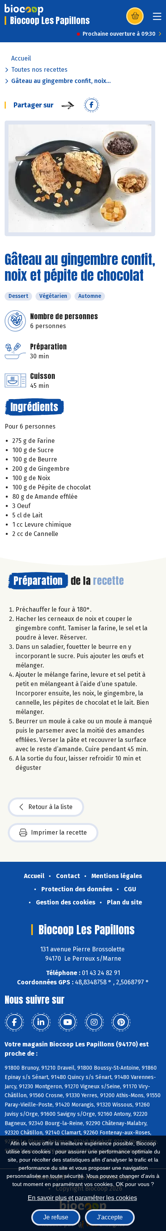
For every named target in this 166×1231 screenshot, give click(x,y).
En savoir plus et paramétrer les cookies (82, 1198)
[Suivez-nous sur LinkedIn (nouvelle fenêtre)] (41, 1022)
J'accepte (110, 1217)
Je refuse (55, 1217)
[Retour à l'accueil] (24, 10)
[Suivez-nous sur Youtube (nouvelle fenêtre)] (67, 1022)
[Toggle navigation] (157, 19)
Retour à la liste (50, 807)
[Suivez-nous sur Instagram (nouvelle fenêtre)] (94, 1022)
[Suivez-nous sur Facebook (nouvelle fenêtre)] (14, 1022)
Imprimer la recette (59, 832)
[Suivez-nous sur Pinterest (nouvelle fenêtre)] (120, 1022)
